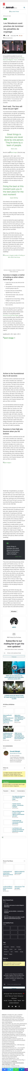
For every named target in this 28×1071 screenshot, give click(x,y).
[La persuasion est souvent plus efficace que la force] (7, 822)
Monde (19, 949)
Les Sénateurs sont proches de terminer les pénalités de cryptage (18, 829)
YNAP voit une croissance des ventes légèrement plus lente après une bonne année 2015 (19, 736)
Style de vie (6, 951)
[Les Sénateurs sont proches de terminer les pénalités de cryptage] (7, 830)
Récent (13, 791)
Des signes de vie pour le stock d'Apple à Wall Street (18, 798)
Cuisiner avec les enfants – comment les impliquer (17, 805)
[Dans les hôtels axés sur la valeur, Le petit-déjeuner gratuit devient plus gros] (7, 813)
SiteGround (14, 998)
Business (12, 946)
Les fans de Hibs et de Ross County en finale (7, 888)
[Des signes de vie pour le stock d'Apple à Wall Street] (7, 798)
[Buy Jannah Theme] (14, 11)
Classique (18, 946)
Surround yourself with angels (10, 315)
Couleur (14, 611)
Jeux (15, 949)
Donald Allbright (15, 751)
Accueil (6, 16)
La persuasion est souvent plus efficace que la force (17, 822)
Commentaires (21, 791)
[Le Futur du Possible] (14, 937)
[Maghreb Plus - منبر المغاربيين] (11, 7)
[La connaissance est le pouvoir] (21, 937)
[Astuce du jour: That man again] (20, 882)
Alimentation (6, 946)
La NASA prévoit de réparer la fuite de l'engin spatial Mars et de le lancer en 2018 (8, 736)
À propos (5, 954)
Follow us (5, 958)
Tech (10, 16)
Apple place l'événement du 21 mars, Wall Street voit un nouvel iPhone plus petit (20, 718)
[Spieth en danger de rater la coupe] (20, 867)
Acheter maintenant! (14, 1002)
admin (6, 35)
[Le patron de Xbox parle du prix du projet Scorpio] (6, 937)
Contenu (5, 949)
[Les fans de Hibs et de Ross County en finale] (8, 882)
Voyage (21, 951)
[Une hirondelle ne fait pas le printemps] (6, 928)
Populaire (5, 791)
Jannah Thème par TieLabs (11, 996)
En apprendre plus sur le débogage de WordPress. (13, 1067)
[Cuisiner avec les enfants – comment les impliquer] (7, 805)
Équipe (10, 954)
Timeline (16, 951)
